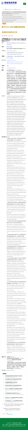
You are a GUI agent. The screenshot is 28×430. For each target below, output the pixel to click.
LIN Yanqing (9, 50)
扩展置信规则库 (10, 56)
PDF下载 (5, 35)
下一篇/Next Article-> (17, 9)
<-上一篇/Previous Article (7, 9)
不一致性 (14, 56)
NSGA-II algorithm (18, 63)
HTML (11, 35)
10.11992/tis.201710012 (11, 68)
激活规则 (18, 56)
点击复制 (4, 23)
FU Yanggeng (14, 50)
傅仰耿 (11, 46)
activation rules (18, 61)
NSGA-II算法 (10, 58)
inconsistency (12, 61)
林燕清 (8, 46)
